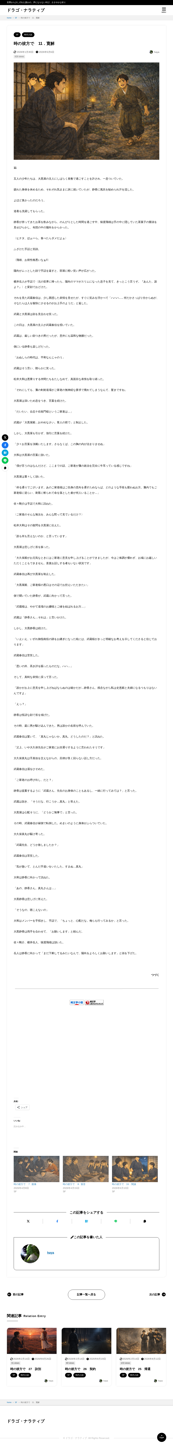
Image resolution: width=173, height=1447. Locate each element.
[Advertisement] (86, 1046)
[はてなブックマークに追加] (86, 1221)
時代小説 (28, 35)
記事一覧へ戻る (86, 1294)
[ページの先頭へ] (161, 1437)
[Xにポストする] (28, 1221)
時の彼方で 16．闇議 (124, 1184)
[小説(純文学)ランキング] (94, 1002)
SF (17, 35)
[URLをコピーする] (144, 1221)
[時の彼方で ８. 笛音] (86, 1169)
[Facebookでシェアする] (57, 1221)
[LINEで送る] (115, 1221)
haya (50, 1252)
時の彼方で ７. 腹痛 (25, 1184)
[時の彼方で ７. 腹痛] (36, 1169)
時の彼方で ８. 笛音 (74, 1184)
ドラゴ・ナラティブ (26, 10)
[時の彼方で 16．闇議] (135, 1169)
